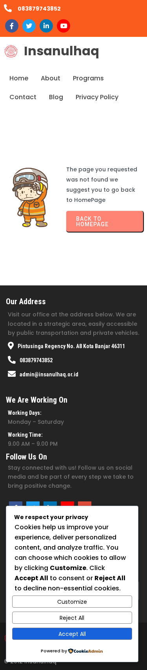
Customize (72, 602)
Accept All (72, 634)
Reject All (72, 618)
